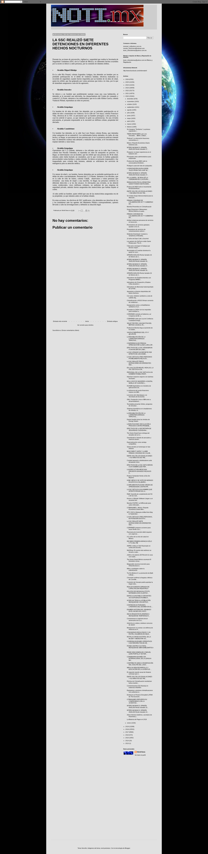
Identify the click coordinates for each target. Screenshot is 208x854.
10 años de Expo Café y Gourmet (138, 238)
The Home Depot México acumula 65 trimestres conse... (139, 560)
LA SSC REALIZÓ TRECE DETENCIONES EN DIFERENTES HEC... (139, 363)
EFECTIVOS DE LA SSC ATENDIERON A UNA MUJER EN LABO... (139, 348)
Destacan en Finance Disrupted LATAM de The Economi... (140, 695)
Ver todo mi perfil (140, 755)
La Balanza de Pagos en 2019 (137, 719)
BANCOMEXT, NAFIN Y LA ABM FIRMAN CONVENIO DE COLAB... (139, 452)
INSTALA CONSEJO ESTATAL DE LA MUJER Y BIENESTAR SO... (139, 637)
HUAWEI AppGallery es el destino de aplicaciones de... (139, 386)
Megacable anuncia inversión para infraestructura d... (138, 565)
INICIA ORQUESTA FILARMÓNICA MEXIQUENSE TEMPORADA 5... (138, 615)
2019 (127, 726)
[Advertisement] (85, 301)
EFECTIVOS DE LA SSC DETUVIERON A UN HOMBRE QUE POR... (140, 466)
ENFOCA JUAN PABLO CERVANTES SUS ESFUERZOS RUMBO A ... (139, 596)
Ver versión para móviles (85, 325)
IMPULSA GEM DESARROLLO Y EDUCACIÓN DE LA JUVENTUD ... (139, 668)
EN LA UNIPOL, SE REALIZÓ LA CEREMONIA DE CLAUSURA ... (138, 178)
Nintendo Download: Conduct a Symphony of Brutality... (137, 235)
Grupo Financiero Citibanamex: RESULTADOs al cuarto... (137, 210)
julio (128, 113)
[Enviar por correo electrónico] (79, 210)
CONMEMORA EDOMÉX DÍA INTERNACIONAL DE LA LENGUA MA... (139, 658)
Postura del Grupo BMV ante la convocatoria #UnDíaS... (137, 162)
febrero (129, 127)
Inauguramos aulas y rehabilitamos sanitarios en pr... (138, 306)
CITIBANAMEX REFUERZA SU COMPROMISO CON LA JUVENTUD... (137, 701)
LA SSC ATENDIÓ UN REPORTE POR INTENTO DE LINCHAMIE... (139, 353)
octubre (129, 104)
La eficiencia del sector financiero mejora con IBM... (138, 391)
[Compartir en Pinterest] (89, 210)
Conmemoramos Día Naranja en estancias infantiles (137, 686)
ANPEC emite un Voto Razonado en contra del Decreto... (138, 546)
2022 (127, 90)
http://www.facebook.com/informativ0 (135, 71)
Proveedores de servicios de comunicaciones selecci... (136, 230)
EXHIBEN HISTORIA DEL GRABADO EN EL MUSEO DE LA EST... (139, 610)
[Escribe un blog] (82, 210)
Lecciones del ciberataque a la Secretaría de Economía (137, 396)
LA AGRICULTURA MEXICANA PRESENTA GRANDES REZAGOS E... (139, 471)
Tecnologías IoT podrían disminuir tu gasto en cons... (139, 251)
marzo (129, 124)
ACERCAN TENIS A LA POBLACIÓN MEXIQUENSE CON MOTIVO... (139, 601)
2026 (127, 79)
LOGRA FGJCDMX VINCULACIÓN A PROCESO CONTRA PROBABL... (139, 425)
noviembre (130, 101)
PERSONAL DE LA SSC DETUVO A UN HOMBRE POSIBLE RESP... (140, 373)
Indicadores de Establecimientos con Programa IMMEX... (139, 278)
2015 (127, 738)
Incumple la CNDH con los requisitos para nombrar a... (139, 310)
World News (141, 752)
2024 (127, 85)
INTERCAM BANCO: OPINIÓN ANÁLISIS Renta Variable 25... (137, 706)
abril (128, 121)
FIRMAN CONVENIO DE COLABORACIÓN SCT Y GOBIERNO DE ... (140, 202)
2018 (127, 729)
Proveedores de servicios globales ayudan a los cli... (138, 225)
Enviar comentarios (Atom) (70, 330)
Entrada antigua (112, 321)
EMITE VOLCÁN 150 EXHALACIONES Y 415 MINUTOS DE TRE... (139, 456)
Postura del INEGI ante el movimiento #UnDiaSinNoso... (139, 187)
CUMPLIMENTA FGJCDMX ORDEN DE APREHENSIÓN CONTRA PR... (140, 485)
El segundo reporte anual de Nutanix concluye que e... (139, 673)
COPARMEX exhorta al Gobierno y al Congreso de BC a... (139, 315)
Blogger (127, 848)
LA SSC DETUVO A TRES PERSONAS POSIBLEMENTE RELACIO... (139, 357)
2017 (127, 732)
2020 (127, 96)
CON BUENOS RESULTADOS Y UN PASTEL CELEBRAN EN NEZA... (138, 633)
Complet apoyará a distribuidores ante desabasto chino (139, 461)
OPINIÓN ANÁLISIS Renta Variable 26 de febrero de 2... (139, 256)
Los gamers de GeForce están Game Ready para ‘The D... (139, 242)
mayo (129, 118)
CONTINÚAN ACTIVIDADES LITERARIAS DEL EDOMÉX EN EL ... (140, 606)
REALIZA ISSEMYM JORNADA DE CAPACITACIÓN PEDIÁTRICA (138, 587)
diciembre (130, 99)
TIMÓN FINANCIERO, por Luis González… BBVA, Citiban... (137, 134)
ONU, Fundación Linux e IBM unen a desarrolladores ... (139, 400)
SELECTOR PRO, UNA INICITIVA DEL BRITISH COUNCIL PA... (139, 324)
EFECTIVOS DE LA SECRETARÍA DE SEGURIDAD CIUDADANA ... (139, 429)
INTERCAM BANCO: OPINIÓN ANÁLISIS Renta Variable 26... (137, 260)
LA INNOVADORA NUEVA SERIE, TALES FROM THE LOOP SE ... (138, 169)
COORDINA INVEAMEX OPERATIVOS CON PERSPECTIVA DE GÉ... (139, 642)
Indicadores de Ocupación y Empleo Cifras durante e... (139, 283)
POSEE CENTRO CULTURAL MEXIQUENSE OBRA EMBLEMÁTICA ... (140, 647)
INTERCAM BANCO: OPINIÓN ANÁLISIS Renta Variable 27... (137, 148)
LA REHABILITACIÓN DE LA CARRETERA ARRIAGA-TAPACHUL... (136, 338)
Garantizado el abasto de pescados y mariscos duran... (139, 438)
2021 (127, 93)
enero (129, 723)
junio (129, 115)
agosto (129, 110)
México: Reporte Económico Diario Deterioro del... (138, 144)
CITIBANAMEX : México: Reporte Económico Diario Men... (137, 508)
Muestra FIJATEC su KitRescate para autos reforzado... (139, 504)
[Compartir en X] (84, 210)
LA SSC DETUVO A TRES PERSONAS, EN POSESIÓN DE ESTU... (139, 517)
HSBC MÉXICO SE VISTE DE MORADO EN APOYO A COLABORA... (140, 481)
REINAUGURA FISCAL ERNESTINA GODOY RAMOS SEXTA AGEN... (138, 183)
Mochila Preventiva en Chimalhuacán (139, 207)
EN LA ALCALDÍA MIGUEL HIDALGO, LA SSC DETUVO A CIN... (140, 368)
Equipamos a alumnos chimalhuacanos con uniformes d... (140, 691)
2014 (127, 740)
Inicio (87, 321)
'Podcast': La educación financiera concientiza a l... (138, 139)
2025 (127, 82)
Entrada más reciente (60, 321)
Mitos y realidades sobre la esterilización (135, 569)
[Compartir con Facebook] (86, 210)
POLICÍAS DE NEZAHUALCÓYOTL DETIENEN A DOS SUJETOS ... (138, 592)
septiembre (131, 107)
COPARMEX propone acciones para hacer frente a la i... (139, 528)
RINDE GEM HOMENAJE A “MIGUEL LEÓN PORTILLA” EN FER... (139, 653)
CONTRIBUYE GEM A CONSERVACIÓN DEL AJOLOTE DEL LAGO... (140, 664)
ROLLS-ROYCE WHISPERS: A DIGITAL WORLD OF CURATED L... (140, 382)
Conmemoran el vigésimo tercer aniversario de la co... (137, 619)
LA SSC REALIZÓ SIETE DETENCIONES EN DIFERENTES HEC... (139, 523)
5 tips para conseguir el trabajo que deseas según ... (138, 246)
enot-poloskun (105, 848)
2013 (127, 743)
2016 (127, 735)
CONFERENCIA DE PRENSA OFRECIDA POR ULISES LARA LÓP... (140, 344)
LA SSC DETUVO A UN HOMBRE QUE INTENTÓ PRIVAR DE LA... (139, 490)
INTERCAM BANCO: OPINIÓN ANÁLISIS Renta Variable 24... (137, 711)
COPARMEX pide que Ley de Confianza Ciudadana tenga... (140, 319)
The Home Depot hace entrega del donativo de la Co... (138, 434)
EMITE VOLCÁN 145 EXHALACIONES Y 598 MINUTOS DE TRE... (139, 192)
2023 (127, 88)
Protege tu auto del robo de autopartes (139, 166)
